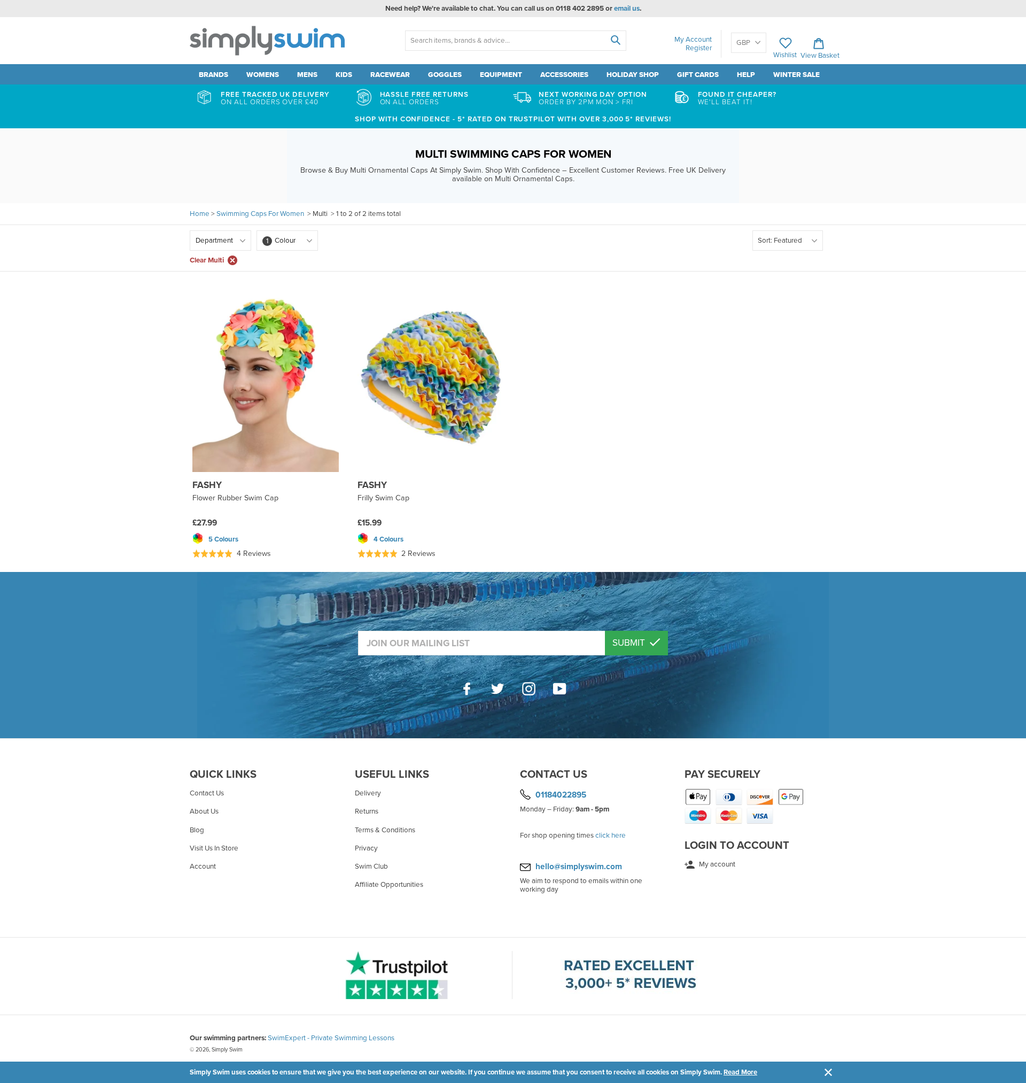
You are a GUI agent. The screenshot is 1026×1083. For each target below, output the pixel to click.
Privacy (366, 848)
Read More (740, 1072)
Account (203, 866)
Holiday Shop (633, 75)
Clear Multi (207, 260)
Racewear (390, 75)
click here (610, 835)
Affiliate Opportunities (389, 884)
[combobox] (515, 40)
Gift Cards (698, 75)
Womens (262, 75)
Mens (307, 75)
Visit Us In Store (214, 848)
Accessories (564, 75)
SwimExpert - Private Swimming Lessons (331, 1038)
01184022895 (560, 795)
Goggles (445, 75)
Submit (629, 642)
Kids (344, 75)
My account (716, 864)
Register (699, 48)
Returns (366, 811)
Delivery (368, 793)
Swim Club (371, 866)
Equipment (501, 75)
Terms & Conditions (385, 830)
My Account (693, 39)
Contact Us (207, 793)
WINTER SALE (796, 75)
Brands (213, 75)
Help (746, 75)
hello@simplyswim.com (578, 866)
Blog (197, 830)
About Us (204, 811)
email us (627, 8)
